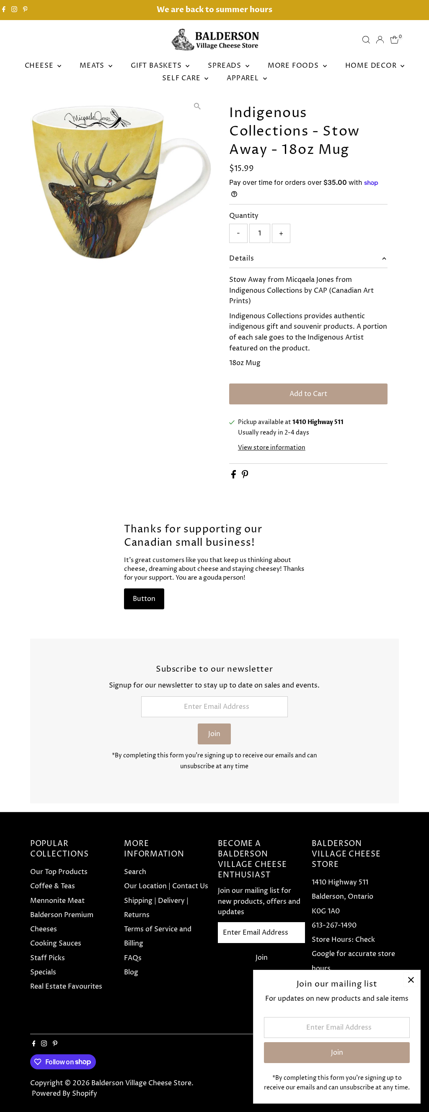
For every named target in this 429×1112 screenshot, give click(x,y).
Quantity (243, 215)
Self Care (182, 78)
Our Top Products (59, 872)
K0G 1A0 (326, 911)
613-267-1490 (334, 925)
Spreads (225, 65)
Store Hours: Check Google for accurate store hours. (353, 954)
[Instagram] (14, 10)
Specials (43, 972)
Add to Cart (308, 394)
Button (144, 598)
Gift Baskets (157, 65)
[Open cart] (394, 39)
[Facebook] (4, 10)
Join (214, 734)
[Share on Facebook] (234, 476)
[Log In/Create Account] (380, 39)
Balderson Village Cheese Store (141, 1083)
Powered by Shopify (64, 1093)
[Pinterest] (25, 10)
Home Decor (372, 65)
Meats (93, 65)
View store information (271, 448)
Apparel (244, 78)
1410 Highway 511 (340, 882)
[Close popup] (410, 979)
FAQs (133, 958)
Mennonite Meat (57, 900)
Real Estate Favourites (66, 986)
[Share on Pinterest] (245, 476)
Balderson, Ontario (342, 896)
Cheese (40, 65)
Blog (131, 972)
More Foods (294, 65)
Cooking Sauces (55, 943)
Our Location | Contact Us (166, 886)
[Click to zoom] (197, 106)
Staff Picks (47, 958)
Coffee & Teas (52, 886)
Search (135, 872)
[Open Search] (366, 39)
